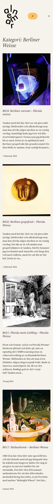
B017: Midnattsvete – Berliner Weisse (25, 447)
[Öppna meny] (48, 16)
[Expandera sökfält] (33, 16)
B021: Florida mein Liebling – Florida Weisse (25, 334)
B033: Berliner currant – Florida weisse (22, 112)
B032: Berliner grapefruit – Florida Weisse (24, 223)
